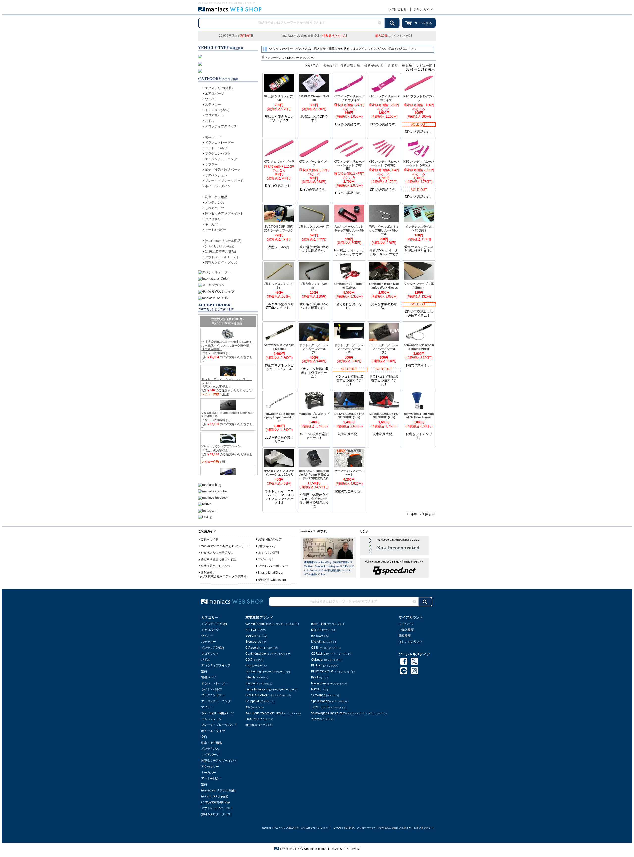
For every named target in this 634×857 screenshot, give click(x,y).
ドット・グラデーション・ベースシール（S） (314, 348)
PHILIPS (324, 665)
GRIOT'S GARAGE (268, 695)
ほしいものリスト (411, 641)
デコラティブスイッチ (221, 126)
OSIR (326, 647)
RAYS (319, 689)
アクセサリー (214, 219)
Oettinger (326, 659)
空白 (204, 671)
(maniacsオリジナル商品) (223, 241)
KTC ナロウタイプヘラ (279, 161)
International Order (270, 572)
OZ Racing (331, 653)
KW (254, 707)
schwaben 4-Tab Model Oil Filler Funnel (419, 415)
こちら (410, 48)
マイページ (265, 559)
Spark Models (329, 701)
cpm (256, 665)
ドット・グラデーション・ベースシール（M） (349, 348)
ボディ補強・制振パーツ (222, 170)
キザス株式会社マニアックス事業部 (222, 576)
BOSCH (256, 635)
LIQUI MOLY (259, 719)
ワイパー (211, 99)
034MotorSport (272, 624)
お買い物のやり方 (270, 539)
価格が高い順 (374, 65)
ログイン (361, 48)
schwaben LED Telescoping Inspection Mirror (279, 417)
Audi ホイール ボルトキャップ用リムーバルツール (349, 230)
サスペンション (216, 175)
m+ (320, 635)
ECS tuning (267, 671)
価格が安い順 (350, 65)
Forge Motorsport (271, 689)
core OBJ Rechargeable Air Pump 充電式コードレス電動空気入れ (314, 474)
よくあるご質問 (268, 552)
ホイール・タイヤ (218, 186)
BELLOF (255, 630)
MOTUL (323, 630)
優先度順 (329, 65)
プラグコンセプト (218, 153)
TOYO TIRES (328, 707)
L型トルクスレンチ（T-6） (279, 285)
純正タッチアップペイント (224, 213)
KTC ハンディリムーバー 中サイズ (384, 98)
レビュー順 (424, 65)
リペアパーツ (214, 208)
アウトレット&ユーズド (222, 257)
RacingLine (329, 683)
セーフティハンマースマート (349, 472)
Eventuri (258, 683)
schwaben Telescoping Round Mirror (419, 347)
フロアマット (214, 115)
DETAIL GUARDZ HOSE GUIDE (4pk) (349, 415)
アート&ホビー (215, 230)
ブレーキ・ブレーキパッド (224, 181)
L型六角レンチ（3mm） (314, 285)
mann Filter (327, 624)
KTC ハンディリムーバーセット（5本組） (384, 163)
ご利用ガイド (423, 9)
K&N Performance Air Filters (273, 713)
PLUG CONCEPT (333, 671)
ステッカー (213, 104)
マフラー (211, 164)
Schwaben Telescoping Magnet (279, 347)
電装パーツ (213, 137)
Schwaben (325, 695)
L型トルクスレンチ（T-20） (314, 228)
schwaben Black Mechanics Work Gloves (384, 285)
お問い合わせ (398, 9)
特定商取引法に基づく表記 (218, 559)
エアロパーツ (214, 93)
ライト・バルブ (216, 148)
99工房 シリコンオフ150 (279, 98)
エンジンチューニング (221, 159)
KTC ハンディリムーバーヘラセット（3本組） (349, 165)
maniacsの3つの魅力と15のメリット (225, 546)
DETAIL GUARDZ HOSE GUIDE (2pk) (383, 415)
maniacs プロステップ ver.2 (314, 415)
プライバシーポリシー (273, 566)
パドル (209, 121)
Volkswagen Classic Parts (349, 713)
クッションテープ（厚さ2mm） (419, 285)
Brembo (256, 641)
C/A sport (261, 647)
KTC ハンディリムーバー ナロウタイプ (349, 98)
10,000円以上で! (236, 35)
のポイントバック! (393, 35)
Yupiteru (322, 719)
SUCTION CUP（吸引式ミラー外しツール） (279, 228)
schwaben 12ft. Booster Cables (349, 285)
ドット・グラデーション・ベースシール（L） (384, 348)
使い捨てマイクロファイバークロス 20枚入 (279, 472)
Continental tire (268, 653)
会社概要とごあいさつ (215, 566)
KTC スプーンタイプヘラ (314, 163)
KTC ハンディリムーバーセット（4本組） (418, 163)
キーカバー (213, 224)
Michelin (323, 641)
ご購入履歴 (406, 630)
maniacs (258, 725)
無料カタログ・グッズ (221, 262)
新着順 (393, 65)
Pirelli (319, 677)
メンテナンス (214, 202)
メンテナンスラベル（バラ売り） (418, 228)
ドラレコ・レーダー (219, 142)
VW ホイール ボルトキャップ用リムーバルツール (384, 230)
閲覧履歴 (405, 635)
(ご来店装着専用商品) (220, 251)
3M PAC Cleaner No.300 (314, 98)
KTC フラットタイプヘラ (418, 98)
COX (254, 659)
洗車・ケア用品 (216, 197)
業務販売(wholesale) (272, 579)
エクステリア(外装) (219, 88)
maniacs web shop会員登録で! (314, 35)
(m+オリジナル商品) (219, 246)
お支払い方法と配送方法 (217, 552)
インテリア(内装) (217, 110)
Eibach (256, 677)
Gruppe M (259, 701)
